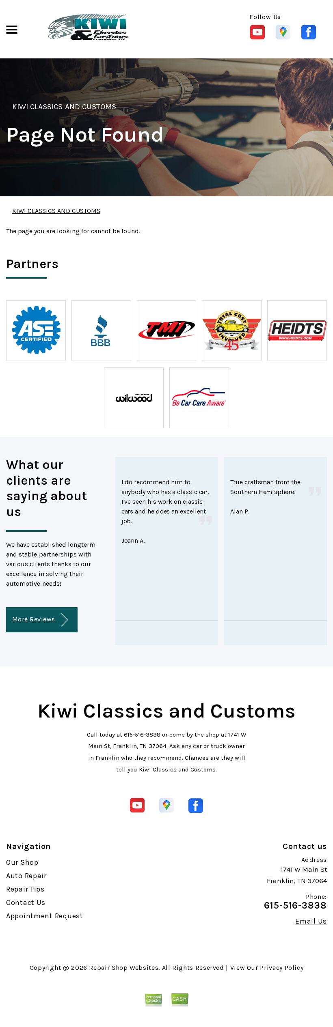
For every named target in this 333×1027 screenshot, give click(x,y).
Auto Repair (26, 875)
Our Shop (22, 862)
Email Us (311, 921)
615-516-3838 (142, 734)
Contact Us (25, 902)
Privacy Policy (281, 967)
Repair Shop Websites (123, 967)
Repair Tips (25, 889)
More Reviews (34, 619)
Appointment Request (44, 915)
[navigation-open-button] (11, 29)
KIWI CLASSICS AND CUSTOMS (64, 106)
